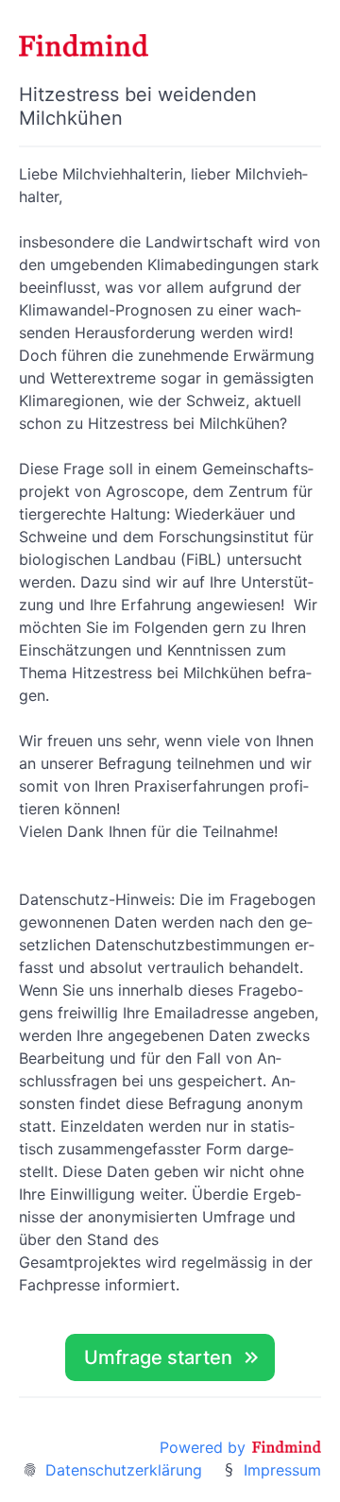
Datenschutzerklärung (123, 1469)
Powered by (205, 1447)
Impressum (282, 1469)
